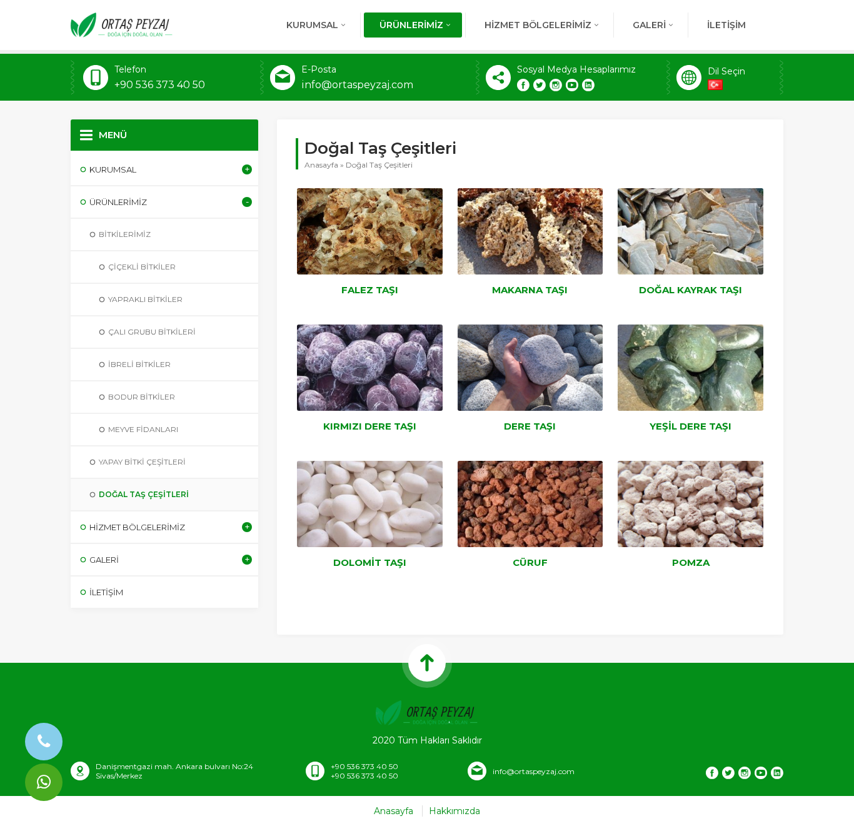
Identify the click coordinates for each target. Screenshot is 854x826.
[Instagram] (556, 85)
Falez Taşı (369, 290)
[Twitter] (539, 85)
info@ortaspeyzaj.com (357, 85)
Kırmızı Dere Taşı (369, 426)
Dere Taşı (530, 426)
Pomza (691, 562)
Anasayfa (321, 164)
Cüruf (530, 562)
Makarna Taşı (530, 290)
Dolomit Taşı (369, 562)
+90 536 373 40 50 (159, 85)
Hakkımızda (454, 811)
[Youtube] (572, 85)
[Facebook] (523, 85)
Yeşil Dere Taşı (690, 426)
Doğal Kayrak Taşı (690, 290)
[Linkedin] (588, 85)
